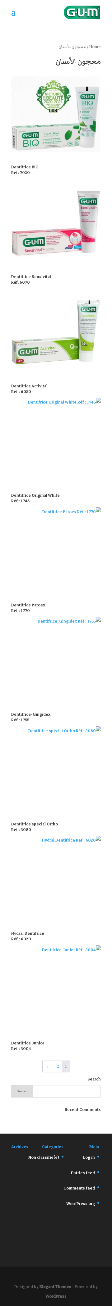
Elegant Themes (55, 1286)
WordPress (56, 1296)
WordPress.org (80, 1203)
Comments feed (79, 1188)
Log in (89, 1157)
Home (95, 46)
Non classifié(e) (43, 1157)
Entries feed (83, 1173)
